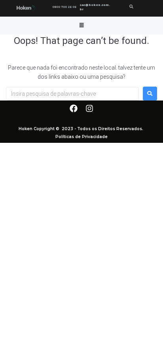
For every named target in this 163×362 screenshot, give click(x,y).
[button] (81, 25)
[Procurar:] (72, 93)
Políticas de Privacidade (81, 136)
